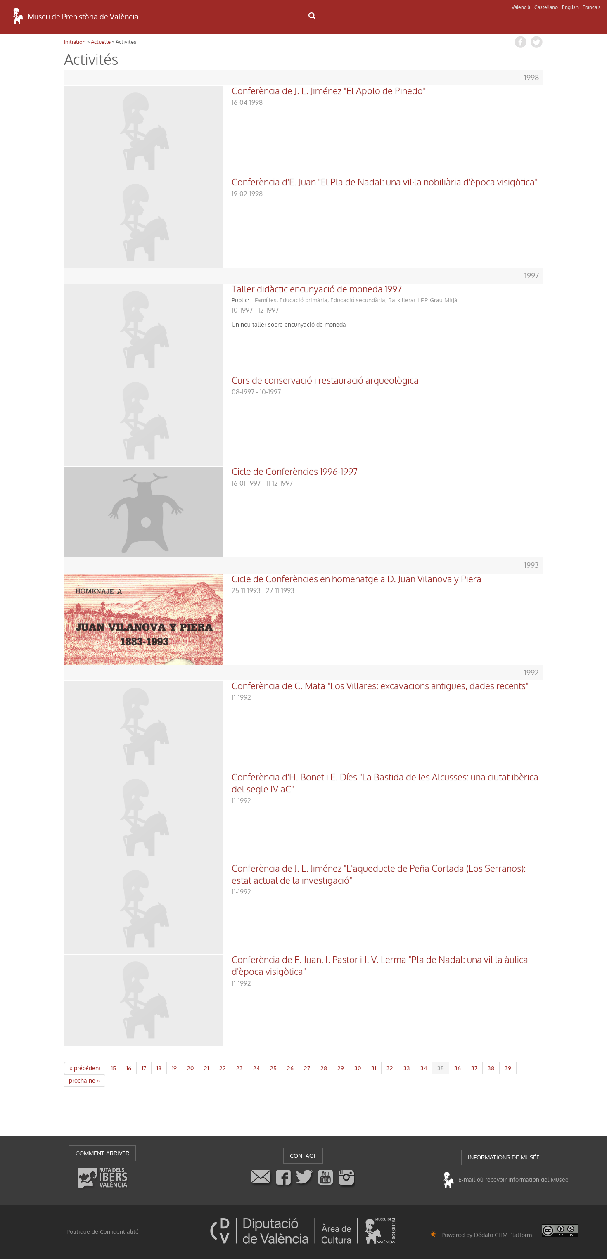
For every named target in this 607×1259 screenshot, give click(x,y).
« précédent (85, 1068)
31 (373, 1068)
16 (128, 1068)
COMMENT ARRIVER (102, 1153)
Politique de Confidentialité (102, 1232)
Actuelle (101, 41)
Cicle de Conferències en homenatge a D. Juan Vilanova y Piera (356, 579)
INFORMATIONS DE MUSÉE (504, 1157)
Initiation (75, 41)
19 (174, 1068)
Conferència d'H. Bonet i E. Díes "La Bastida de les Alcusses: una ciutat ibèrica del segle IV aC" (385, 783)
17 (144, 1068)
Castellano (546, 7)
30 (357, 1068)
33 (406, 1068)
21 (206, 1068)
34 (423, 1068)
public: (240, 300)
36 (457, 1068)
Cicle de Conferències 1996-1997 (295, 472)
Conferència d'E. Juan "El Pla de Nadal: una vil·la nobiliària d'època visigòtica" (385, 182)
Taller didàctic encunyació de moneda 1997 (317, 289)
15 (113, 1068)
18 (158, 1068)
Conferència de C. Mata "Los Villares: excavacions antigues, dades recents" (380, 686)
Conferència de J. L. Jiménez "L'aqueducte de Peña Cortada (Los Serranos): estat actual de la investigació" (379, 875)
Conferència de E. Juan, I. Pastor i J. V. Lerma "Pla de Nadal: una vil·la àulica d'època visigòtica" (380, 966)
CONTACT (303, 1156)
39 (508, 1068)
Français (592, 7)
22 (222, 1068)
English (570, 7)
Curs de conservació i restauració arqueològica (325, 381)
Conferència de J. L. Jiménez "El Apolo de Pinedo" (329, 91)
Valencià (521, 7)
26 (290, 1068)
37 (474, 1068)
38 (491, 1068)
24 (256, 1068)
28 (323, 1068)
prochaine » (84, 1080)
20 (190, 1068)
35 (440, 1068)
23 (239, 1068)
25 (273, 1068)
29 (340, 1068)
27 (307, 1068)
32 (389, 1068)
